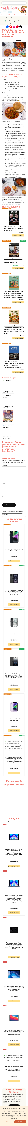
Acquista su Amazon (18, 235)
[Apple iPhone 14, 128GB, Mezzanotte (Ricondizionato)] (14, 537)
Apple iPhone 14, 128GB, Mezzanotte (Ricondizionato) (14, 549)
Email (3, 490)
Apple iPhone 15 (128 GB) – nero (14, 634)
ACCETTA (20, 1121)
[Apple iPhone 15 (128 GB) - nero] (14, 622)
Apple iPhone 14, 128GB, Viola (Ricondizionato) (14, 719)
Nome (4, 483)
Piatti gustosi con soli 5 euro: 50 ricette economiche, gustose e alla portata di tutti (13, 228)
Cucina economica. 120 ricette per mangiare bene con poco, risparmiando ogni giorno (13, 260)
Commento (5, 465)
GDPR (15, 1118)
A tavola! (18, 40)
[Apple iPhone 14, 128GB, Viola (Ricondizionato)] (14, 706)
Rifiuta (7, 1121)
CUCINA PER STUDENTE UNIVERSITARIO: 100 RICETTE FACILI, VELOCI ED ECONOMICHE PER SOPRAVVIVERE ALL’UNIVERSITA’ (14, 364)
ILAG (21, 126)
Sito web (4, 497)
